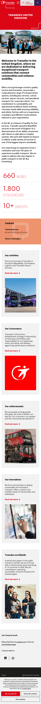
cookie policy (26, 688)
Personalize (20, 699)
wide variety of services (23, 140)
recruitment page (9, 645)
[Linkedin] (5, 658)
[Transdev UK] (8, 3)
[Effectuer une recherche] (37, 3)
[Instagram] (13, 658)
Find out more (11, 273)
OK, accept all (10, 694)
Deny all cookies (30, 694)
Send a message (12, 239)
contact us (21, 642)
